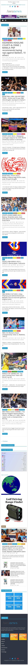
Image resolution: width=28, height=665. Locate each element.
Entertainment (4, 647)
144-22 (23, 338)
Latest (15, 92)
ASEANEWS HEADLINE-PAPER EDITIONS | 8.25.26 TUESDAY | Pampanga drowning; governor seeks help (17, 581)
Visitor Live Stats (4, 475)
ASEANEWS (5, 38)
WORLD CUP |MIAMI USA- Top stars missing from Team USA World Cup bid (12, 375)
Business (3, 649)
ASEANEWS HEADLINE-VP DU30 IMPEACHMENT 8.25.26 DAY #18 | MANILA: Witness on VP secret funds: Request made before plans (14, 548)
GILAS (22, 223)
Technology (3, 651)
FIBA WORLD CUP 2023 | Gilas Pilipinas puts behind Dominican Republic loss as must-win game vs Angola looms (14, 296)
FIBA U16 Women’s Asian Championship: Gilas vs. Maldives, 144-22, (13, 334)
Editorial (3, 641)
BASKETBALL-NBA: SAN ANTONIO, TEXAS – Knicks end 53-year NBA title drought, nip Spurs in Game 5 (13, 98)
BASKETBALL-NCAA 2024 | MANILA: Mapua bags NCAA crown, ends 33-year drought (14, 177)
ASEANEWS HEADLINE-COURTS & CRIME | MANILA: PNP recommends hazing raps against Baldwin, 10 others (14, 49)
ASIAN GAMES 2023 (17, 223)
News (13, 409)
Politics (23, 544)
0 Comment (18, 101)
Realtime (8, 494)
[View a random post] (25, 20)
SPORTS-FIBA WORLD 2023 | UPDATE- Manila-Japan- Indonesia (13, 262)
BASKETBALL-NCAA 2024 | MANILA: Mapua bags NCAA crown (13, 182)
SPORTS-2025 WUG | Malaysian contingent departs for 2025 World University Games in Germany (14, 137)
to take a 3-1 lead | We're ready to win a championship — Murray (13, 423)
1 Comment (18, 57)
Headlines (20, 38)
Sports (10, 40)
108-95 (22, 420)
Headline (3, 639)
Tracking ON (13, 494)
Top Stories (14, 371)
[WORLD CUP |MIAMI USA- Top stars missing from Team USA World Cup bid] (14, 353)
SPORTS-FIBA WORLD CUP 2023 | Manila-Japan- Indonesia (12, 266)
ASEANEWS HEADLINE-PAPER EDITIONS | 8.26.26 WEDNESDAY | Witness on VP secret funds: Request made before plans (18, 564)
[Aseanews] (2, 20)
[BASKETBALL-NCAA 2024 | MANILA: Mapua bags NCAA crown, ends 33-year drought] (14, 158)
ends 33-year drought (6, 184)
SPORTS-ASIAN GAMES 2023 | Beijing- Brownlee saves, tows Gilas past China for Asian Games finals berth (13, 217)
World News (20, 371)
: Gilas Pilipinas (5, 223)
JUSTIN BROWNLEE (5, 225)
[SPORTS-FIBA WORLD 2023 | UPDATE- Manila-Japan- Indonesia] (14, 242)
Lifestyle (5, 40)
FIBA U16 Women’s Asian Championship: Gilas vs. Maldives (13, 339)
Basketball (10, 38)
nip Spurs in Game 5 (18, 103)
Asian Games (10, 223)
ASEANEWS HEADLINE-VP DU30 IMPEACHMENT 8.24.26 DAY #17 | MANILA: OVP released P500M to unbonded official (17, 573)
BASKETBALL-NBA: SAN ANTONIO (8, 103)
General (15, 38)
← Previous (4, 441)
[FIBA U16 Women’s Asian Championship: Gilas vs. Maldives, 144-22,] (14, 318)
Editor (12, 301)
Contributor (12, 57)
